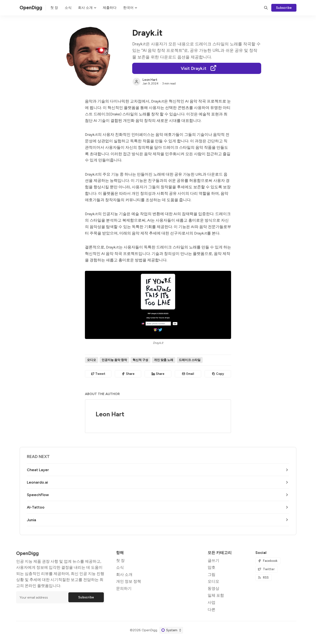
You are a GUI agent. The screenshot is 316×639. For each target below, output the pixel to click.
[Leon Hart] (136, 81)
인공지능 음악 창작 (114, 360)
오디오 (91, 360)
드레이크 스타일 (190, 360)
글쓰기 (213, 560)
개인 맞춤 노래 (163, 360)
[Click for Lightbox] (158, 305)
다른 (211, 609)
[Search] (266, 8)
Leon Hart (150, 80)
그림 (211, 574)
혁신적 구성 (140, 360)
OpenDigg (149, 630)
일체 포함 (216, 595)
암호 (211, 567)
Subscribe (284, 8)
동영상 (213, 588)
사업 (211, 602)
